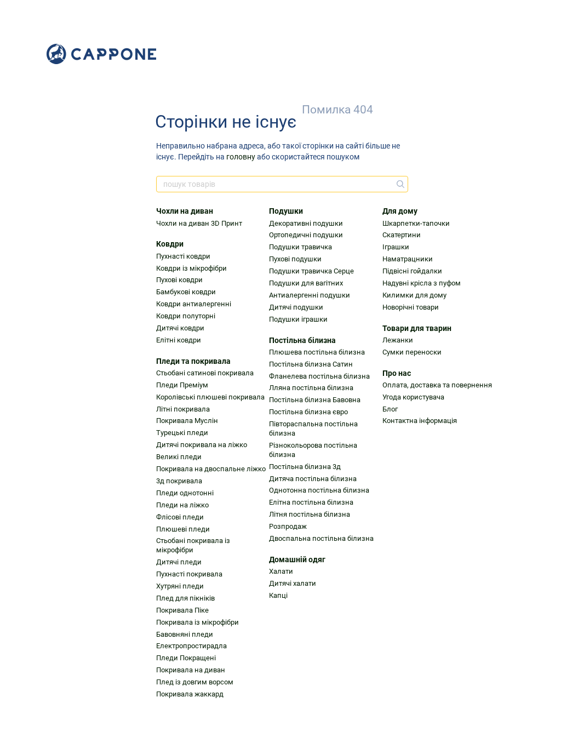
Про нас (396, 373)
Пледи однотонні (185, 493)
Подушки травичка (300, 247)
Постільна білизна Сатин (311, 364)
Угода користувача (413, 397)
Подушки (286, 211)
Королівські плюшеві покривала (210, 397)
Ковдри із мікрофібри (191, 268)
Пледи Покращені (186, 658)
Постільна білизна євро (308, 412)
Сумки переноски (412, 352)
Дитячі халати (292, 583)
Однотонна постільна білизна (319, 490)
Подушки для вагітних (306, 283)
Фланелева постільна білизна (319, 376)
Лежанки (397, 340)
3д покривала (179, 481)
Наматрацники (407, 259)
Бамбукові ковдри (186, 292)
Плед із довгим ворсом (194, 682)
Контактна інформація (419, 420)
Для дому (399, 211)
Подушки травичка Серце (311, 271)
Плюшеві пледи (183, 529)
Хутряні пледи (180, 586)
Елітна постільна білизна (311, 502)
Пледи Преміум (182, 385)
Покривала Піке (182, 610)
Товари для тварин (416, 328)
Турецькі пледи (182, 433)
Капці (278, 595)
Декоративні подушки (306, 223)
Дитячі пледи (179, 562)
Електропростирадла (191, 646)
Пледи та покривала (193, 361)
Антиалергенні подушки (309, 295)
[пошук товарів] (399, 184)
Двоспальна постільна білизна (321, 538)
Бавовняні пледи (184, 634)
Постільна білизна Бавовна (314, 400)
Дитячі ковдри (180, 328)
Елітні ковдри (178, 340)
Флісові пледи (180, 517)
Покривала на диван (190, 670)
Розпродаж (288, 526)
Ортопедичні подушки (306, 235)
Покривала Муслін (187, 420)
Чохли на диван (184, 211)
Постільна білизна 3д (305, 466)
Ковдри (170, 243)
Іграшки (395, 247)
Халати (281, 571)
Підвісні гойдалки (412, 271)
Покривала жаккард (190, 694)
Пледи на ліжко (182, 505)
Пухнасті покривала (189, 574)
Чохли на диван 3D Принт (199, 223)
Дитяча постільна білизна (313, 479)
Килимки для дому (414, 295)
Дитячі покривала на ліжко (201, 445)
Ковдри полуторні (185, 316)
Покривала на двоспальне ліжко (211, 469)
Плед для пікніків (185, 598)
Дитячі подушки (296, 307)
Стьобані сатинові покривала (205, 373)
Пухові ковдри (179, 280)
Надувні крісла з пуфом (421, 283)
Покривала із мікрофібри (197, 622)
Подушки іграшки (298, 319)
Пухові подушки (295, 259)
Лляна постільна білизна (311, 388)
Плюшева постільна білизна (317, 352)
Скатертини (401, 235)
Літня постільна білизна (309, 514)
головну (240, 156)
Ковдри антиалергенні (193, 304)
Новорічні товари (410, 307)
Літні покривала (183, 409)
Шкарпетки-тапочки (416, 223)
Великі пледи (179, 457)
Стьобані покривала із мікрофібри (193, 545)
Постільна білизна (302, 340)
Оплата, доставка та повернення (437, 385)
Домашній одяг (297, 559)
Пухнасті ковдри (183, 256)
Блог (390, 409)
